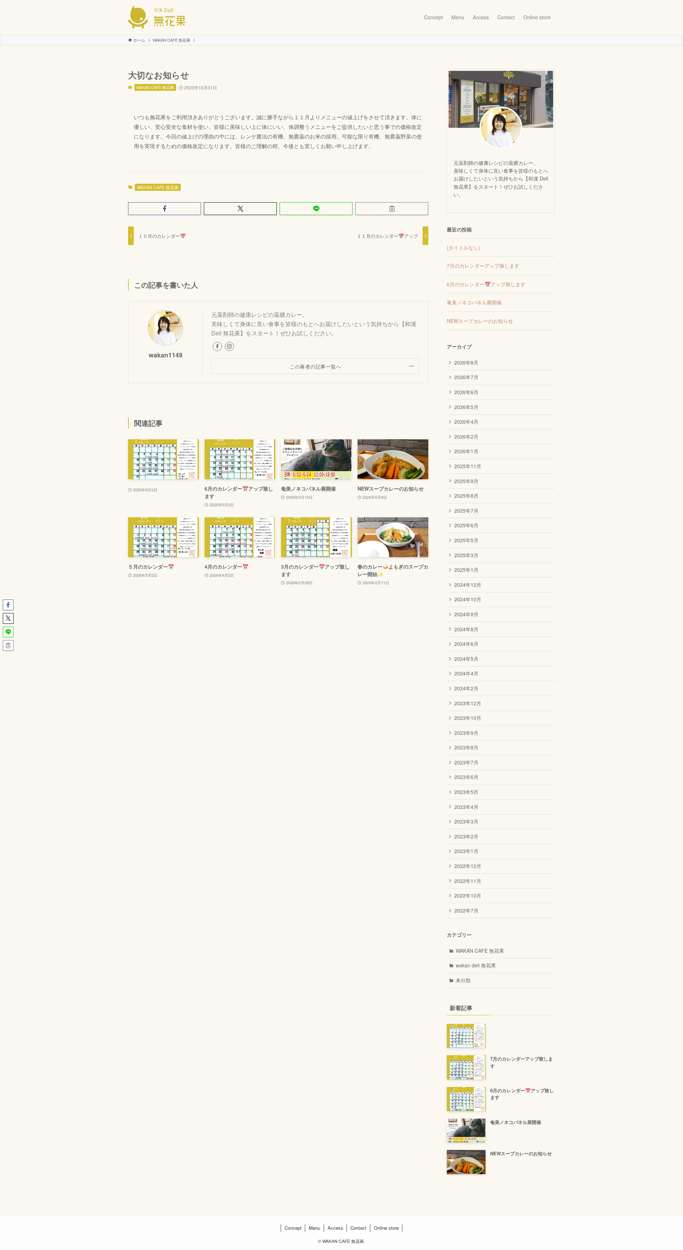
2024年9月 (466, 614)
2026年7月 (466, 377)
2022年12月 (467, 865)
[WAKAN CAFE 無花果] (157, 17)
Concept (293, 1227)
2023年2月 (466, 836)
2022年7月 (466, 910)
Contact (358, 1227)
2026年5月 (466, 406)
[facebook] (217, 346)
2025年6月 (466, 525)
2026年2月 (466, 436)
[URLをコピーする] (391, 208)
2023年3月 (466, 821)
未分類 (463, 980)
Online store (386, 1227)
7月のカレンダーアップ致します (483, 265)
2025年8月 (466, 495)
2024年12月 (467, 584)
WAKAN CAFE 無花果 (155, 87)
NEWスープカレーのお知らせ (480, 320)
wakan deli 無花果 (476, 965)
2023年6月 (466, 776)
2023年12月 (467, 703)
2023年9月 (466, 732)
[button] (164, 208)
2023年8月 (466, 747)
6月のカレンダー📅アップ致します (486, 284)
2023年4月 (466, 806)
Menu (314, 1227)
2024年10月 (467, 599)
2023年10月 (467, 717)
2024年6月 (466, 643)
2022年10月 (467, 895)
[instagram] (229, 346)
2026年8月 (466, 362)
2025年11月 (467, 466)
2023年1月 (466, 850)
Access (335, 1227)
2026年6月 (466, 392)
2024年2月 (466, 688)
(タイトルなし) (463, 247)
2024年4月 (466, 673)
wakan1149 (165, 355)
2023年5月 (466, 791)
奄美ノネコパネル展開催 (474, 302)
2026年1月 (466, 451)
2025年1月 (466, 569)
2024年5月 (466, 658)
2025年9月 (466, 481)
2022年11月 (467, 880)
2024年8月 (466, 629)
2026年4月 (466, 421)
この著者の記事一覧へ (315, 366)
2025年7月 (466, 510)
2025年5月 (466, 540)
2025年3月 (466, 555)
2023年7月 (466, 762)
